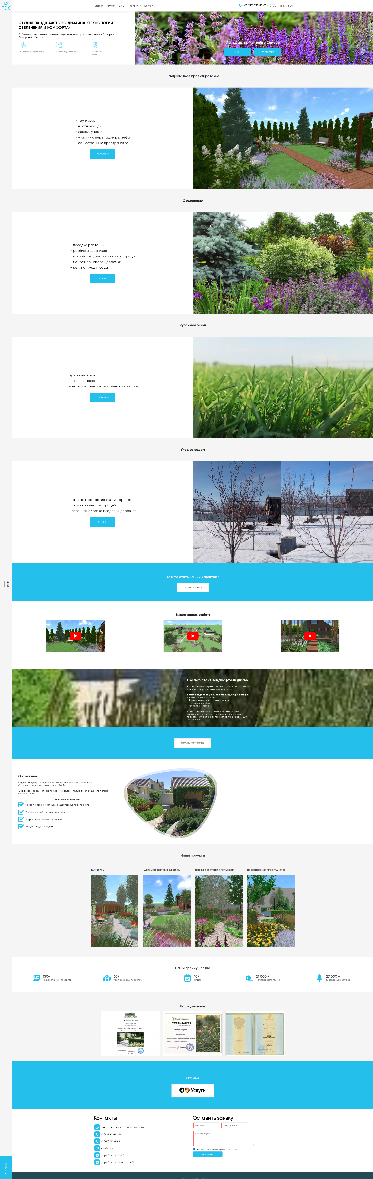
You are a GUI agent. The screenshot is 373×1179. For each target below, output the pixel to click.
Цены (122, 5)
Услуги (110, 5)
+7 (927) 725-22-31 (255, 5)
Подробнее (103, 154)
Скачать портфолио (192, 743)
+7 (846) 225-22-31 (111, 1134)
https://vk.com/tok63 (112, 1155)
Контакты (149, 5)
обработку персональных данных (223, 1150)
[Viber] (273, 6)
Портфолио (134, 5)
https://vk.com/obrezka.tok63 (117, 1162)
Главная (99, 5)
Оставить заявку (192, 587)
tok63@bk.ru (286, 5)
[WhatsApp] (268, 6)
